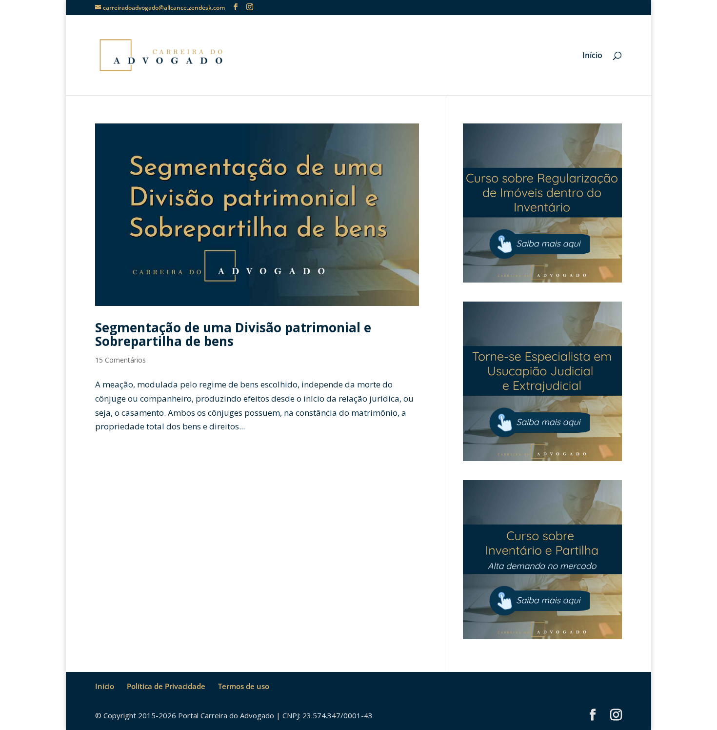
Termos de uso (243, 686)
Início (592, 56)
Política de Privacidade (166, 686)
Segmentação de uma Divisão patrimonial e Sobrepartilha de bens (233, 334)
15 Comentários (120, 360)
